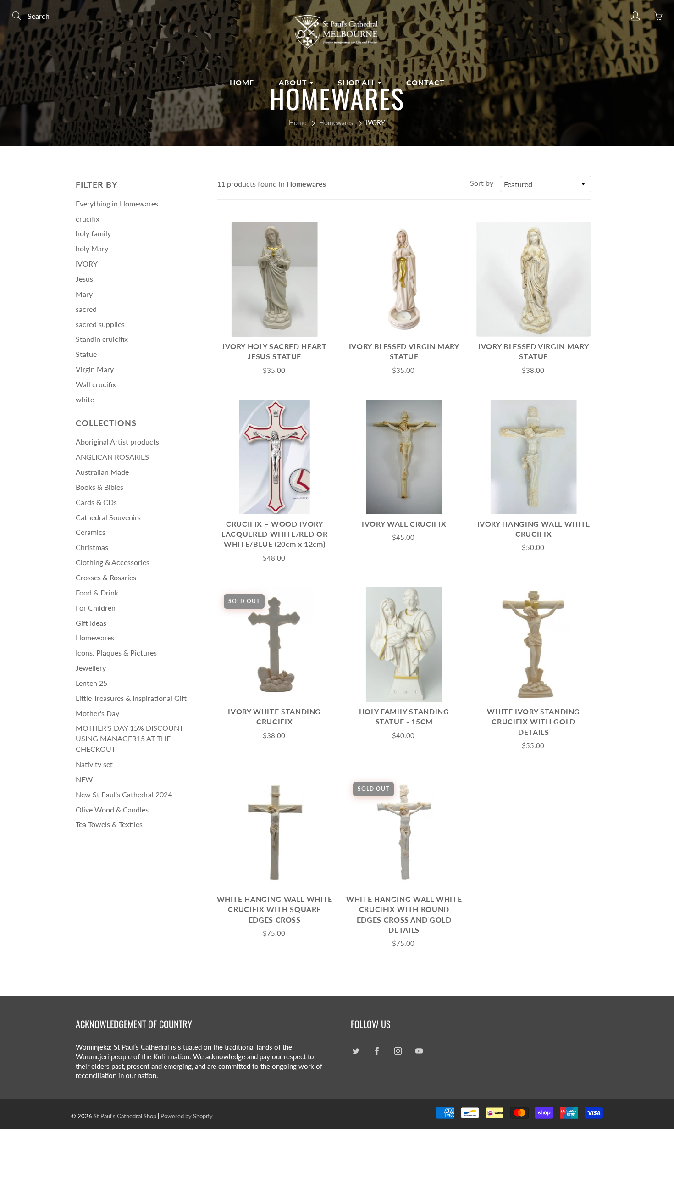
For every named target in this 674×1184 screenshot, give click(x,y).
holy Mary (92, 248)
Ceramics (90, 532)
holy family (93, 233)
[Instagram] (398, 1051)
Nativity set (94, 764)
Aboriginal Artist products (117, 441)
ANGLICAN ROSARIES (112, 456)
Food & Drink (97, 592)
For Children (96, 607)
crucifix (87, 218)
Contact (425, 82)
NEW (84, 779)
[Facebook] (377, 1051)
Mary (84, 293)
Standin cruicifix (102, 338)
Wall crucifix (96, 384)
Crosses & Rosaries (106, 577)
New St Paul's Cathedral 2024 (124, 794)
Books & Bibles (99, 487)
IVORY (87, 263)
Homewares (336, 123)
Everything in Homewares (117, 203)
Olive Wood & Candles (112, 809)
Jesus (84, 278)
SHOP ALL (358, 82)
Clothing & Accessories (112, 562)
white (85, 399)
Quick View (274, 279)
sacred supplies (100, 324)
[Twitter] (356, 1051)
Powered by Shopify (186, 1116)
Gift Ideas (91, 622)
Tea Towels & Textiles (109, 824)
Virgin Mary (95, 369)
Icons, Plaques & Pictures (116, 652)
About (294, 82)
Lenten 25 (91, 682)
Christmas (92, 547)
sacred (86, 309)
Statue (86, 354)
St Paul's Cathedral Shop (125, 1116)
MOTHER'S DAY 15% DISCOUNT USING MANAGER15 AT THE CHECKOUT (129, 738)
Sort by (481, 182)
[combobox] (545, 184)
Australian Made (102, 471)
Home (242, 82)
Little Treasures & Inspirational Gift (131, 698)
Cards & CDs (96, 502)
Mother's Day (97, 713)
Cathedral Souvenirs (108, 517)
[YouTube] (419, 1051)
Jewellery (91, 667)
